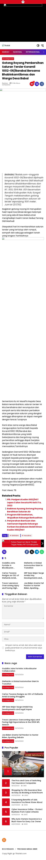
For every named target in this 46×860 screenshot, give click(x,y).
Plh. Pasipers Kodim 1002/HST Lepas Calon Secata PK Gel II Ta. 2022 (24, 502)
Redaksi (5, 83)
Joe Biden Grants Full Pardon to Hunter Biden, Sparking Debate (34, 585)
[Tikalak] (6, 45)
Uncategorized (8, 59)
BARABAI (15, 535)
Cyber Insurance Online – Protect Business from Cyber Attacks (27, 810)
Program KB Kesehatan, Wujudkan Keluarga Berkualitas (24, 516)
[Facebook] (27, 552)
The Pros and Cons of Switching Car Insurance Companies (26, 781)
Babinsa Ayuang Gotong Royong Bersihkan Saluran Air (25, 510)
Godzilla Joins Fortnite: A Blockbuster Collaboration (8, 565)
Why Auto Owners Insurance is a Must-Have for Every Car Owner (27, 820)
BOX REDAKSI (8, 849)
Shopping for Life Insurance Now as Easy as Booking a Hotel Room (27, 791)
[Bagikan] (42, 84)
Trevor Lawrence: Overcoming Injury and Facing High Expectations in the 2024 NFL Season (11, 585)
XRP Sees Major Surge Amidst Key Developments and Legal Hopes (34, 575)
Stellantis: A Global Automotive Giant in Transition (33, 565)
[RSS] (4, 840)
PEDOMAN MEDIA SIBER (27, 849)
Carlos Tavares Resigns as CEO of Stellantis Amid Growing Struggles (10, 575)
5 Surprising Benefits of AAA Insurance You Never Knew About (27, 801)
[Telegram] (37, 552)
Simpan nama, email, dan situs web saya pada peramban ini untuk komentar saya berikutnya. (23, 648)
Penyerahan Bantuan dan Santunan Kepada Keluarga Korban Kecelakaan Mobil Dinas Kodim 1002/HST (24, 525)
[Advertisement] (23, 149)
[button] (38, 45)
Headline (27, 535)
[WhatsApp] (42, 552)
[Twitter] (32, 552)
